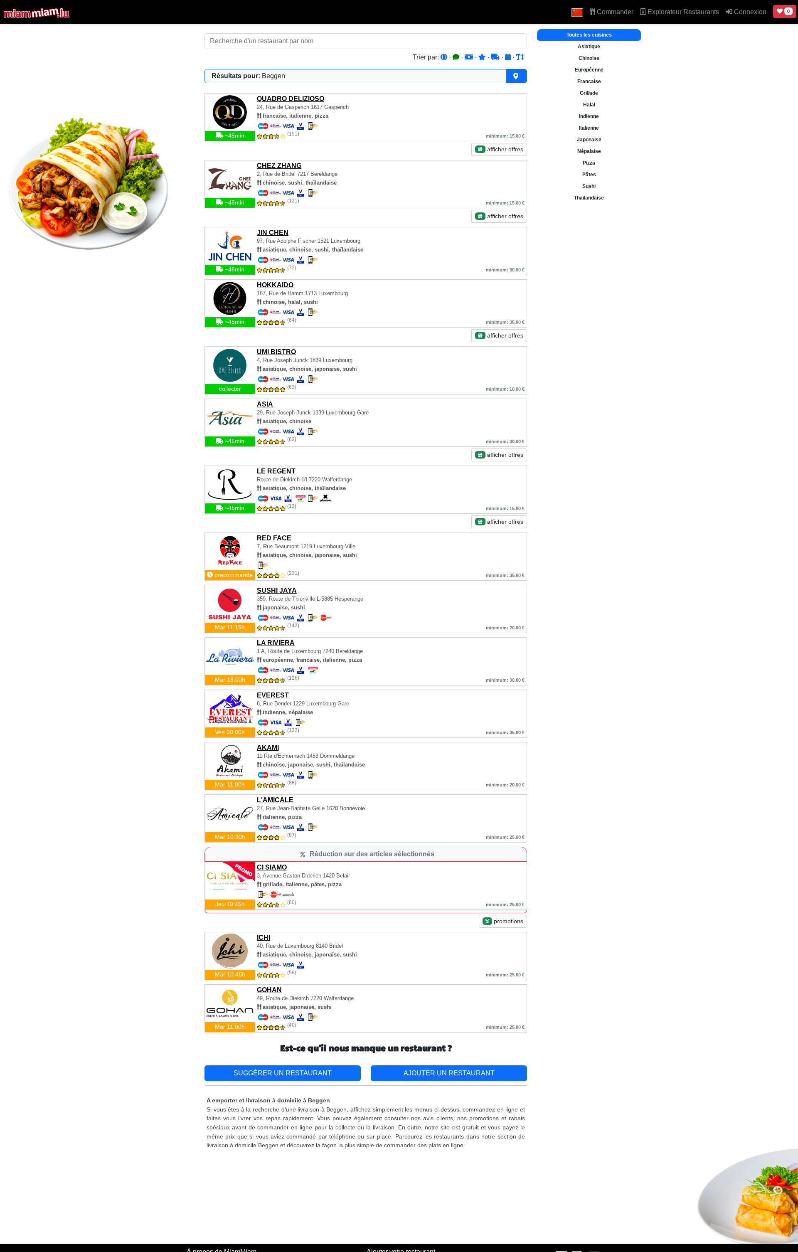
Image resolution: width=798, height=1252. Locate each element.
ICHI (263, 937)
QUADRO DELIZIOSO (290, 98)
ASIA (265, 404)
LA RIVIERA (276, 642)
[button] (577, 12)
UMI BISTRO (276, 351)
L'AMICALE (275, 799)
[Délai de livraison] (496, 57)
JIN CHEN (272, 232)
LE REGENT (276, 471)
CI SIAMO (272, 867)
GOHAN (269, 989)
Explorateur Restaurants (682, 11)
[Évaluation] (483, 57)
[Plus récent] (508, 57)
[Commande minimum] (470, 57)
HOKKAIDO (275, 284)
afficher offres (504, 149)
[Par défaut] (445, 57)
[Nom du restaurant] (520, 57)
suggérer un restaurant (283, 1073)
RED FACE (274, 538)
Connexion (749, 11)
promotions (507, 921)
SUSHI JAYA (277, 590)
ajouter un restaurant (449, 1073)
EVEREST (273, 695)
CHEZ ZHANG (279, 165)
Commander (614, 11)
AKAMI (268, 747)
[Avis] (457, 57)
